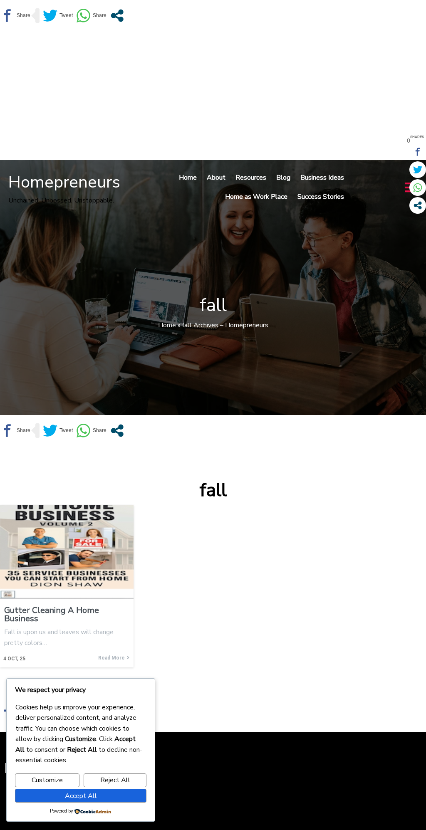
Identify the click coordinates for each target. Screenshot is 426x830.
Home (167, 325)
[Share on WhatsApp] (91, 15)
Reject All (115, 780)
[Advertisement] (213, 93)
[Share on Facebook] (15, 15)
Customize (47, 780)
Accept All (81, 795)
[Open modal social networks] (117, 15)
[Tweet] (58, 15)
